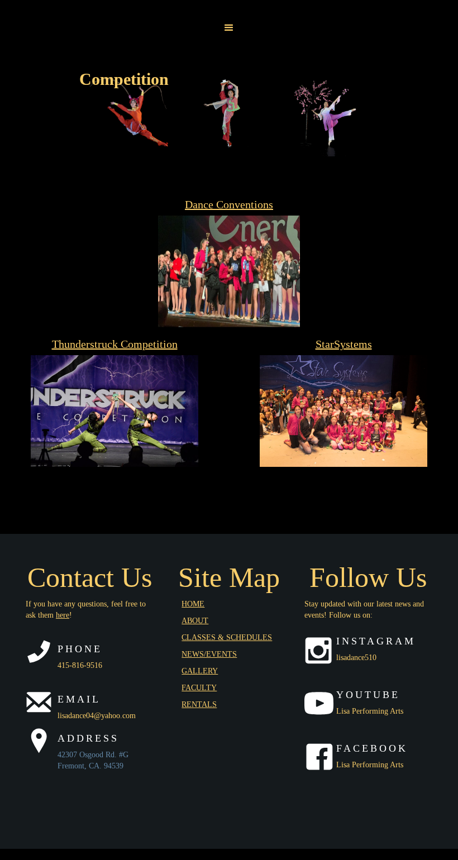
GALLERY (200, 671)
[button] (229, 28)
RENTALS (199, 704)
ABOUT (195, 621)
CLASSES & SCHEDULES (227, 637)
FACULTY (199, 688)
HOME (193, 604)
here (62, 615)
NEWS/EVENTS (209, 654)
